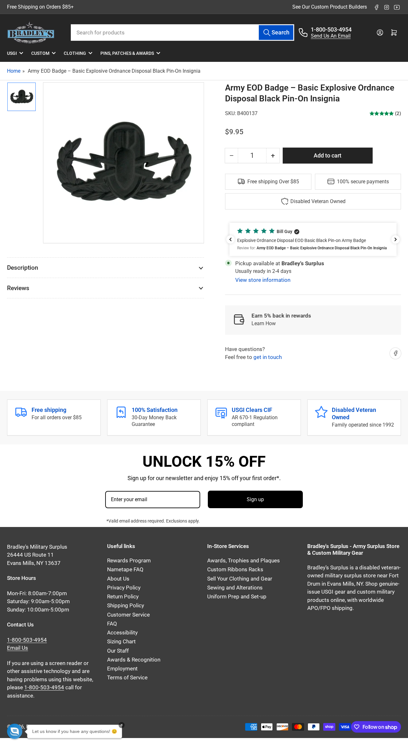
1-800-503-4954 (331, 29)
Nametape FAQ (125, 570)
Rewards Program (129, 561)
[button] (313, 239)
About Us (118, 579)
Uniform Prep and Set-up (236, 597)
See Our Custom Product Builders (329, 7)
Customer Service (128, 615)
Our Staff (118, 651)
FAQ (112, 624)
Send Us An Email (331, 36)
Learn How (263, 323)
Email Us (17, 648)
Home (13, 71)
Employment (122, 669)
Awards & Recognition (133, 660)
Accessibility (122, 633)
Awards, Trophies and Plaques (243, 561)
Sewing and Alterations (235, 588)
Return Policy (123, 597)
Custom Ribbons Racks (235, 570)
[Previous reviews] (230, 239)
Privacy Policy (124, 588)
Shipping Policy (125, 606)
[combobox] (182, 32)
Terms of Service (127, 678)
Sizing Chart (121, 642)
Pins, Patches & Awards (127, 53)
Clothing (75, 53)
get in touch (267, 357)
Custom (40, 53)
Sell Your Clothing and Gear (239, 579)
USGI (12, 53)
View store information (262, 280)
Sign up (255, 499)
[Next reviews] (395, 239)
